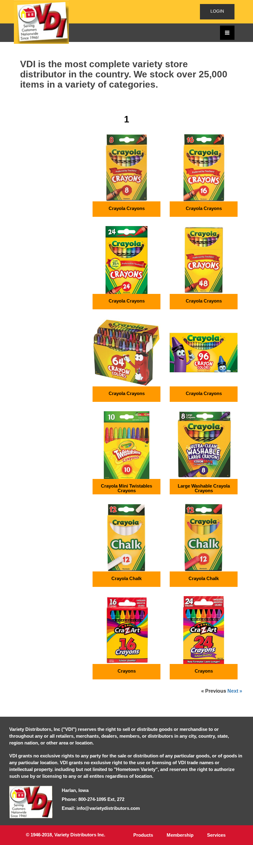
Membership (180, 835)
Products (143, 835)
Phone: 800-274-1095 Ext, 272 (93, 799)
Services (216, 835)
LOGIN (217, 11)
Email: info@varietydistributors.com (101, 808)
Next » (234, 691)
